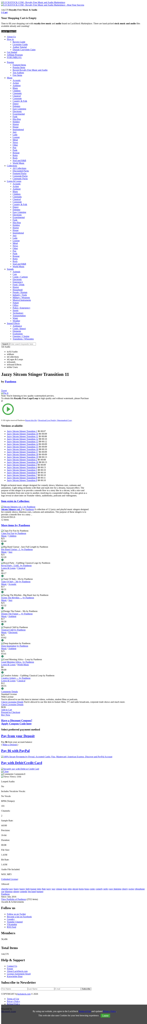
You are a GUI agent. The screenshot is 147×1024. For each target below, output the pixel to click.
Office (15, 305)
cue (2, 891)
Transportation (19, 315)
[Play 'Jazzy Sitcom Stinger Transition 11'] (45, 409)
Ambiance (17, 326)
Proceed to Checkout (10, 712)
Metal (15, 140)
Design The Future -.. (11, 614)
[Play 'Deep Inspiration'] (45, 656)
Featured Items (19, 65)
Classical (17, 96)
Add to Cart (6, 709)
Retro (15, 155)
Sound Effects (13, 323)
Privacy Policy (13, 1001)
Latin (15, 134)
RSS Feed (11, 927)
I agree (105, 1015)
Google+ (11, 919)
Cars (15, 274)
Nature (16, 302)
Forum (10, 968)
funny (16, 889)
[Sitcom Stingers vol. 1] (18, 507)
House (16, 127)
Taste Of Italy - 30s (10, 581)
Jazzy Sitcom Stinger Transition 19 (22, 457)
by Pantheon (20, 533)
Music (9, 78)
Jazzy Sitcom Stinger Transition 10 (22, 434)
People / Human (20, 292)
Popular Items (19, 67)
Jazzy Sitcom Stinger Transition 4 (22, 467)
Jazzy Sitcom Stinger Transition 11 (22, 436)
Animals (16, 271)
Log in (4, 31)
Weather (16, 321)
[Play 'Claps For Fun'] (45, 544)
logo (65, 889)
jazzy (48, 889)
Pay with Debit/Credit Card (21, 763)
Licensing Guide (20, 44)
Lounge (16, 137)
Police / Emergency (21, 308)
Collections (12, 165)
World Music (18, 163)
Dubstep (16, 106)
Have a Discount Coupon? (16, 722)
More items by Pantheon (15, 525)
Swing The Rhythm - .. (11, 597)
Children (17, 90)
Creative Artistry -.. (10, 678)
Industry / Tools (20, 295)
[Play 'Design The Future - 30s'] (45, 624)
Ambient (17, 85)
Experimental (19, 114)
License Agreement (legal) (19, 974)
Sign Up (12, 31)
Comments (6, 691)
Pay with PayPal (15, 751)
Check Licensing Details (12, 702)
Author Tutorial (20, 47)
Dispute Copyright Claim (24, 49)
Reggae (16, 153)
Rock (15, 158)
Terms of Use (13, 999)
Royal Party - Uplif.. (10, 565)
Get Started (12, 52)
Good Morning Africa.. (11, 662)
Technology (18, 313)
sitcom (75, 889)
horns (81, 889)
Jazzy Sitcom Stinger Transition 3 (22, 465)
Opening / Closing (21, 336)
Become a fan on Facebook (19, 916)
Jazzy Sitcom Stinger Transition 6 (22, 472)
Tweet (4, 390)
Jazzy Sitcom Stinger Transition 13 (22, 441)
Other (15, 145)
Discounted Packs (21, 171)
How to (10, 39)
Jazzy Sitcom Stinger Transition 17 (22, 452)
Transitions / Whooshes (23, 339)
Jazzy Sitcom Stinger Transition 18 (22, 454)
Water (15, 318)
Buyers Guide (19, 42)
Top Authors (18, 72)
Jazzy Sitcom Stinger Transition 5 (22, 470)
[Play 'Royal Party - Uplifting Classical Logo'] (45, 576)
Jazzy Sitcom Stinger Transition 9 (22, 480)
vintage (59, 889)
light (28, 889)
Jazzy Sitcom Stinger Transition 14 (22, 444)
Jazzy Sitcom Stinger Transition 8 (22, 478)
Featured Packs (19, 173)
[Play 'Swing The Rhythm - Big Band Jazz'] (45, 608)
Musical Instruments (22, 300)
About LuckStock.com (17, 971)
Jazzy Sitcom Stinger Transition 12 (22, 439)
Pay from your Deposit (18, 736)
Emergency (18, 282)
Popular (10, 62)
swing (131, 889)
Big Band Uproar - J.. (11, 549)
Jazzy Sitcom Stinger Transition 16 (22, 449)
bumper (39, 891)
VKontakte (12, 924)
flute (44, 889)
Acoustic (17, 80)
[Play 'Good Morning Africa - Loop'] (45, 672)
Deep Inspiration (8, 646)
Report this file (31, 420)
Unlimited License (9, 879)
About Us (11, 36)
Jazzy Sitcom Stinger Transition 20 (22, 462)
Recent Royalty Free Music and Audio (30, 70)
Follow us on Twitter (16, 914)
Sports (15, 310)
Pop (14, 147)
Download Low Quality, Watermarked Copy (55, 420)
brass (86, 889)
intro (39, 889)
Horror (16, 124)
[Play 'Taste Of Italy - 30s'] (45, 592)
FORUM (11, 57)
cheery (125, 889)
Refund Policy (13, 1004)
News (15, 142)
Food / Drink (18, 284)
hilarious (9, 891)
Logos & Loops (14, 181)
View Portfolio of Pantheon (13, 899)
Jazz (15, 132)
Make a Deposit (9, 744)
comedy (99, 889)
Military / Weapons (21, 297)
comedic (23, 891)
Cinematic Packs (20, 178)
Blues (15, 88)
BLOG (18, 57)
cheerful (4, 889)
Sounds (10, 269)
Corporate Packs (20, 176)
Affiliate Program (15, 55)
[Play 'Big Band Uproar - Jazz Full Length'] (45, 560)
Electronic (17, 111)
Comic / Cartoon (20, 277)
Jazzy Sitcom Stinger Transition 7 (22, 475)
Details (14, 691)
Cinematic (17, 93)
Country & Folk (20, 101)
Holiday (16, 121)
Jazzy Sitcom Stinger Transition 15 (22, 447)
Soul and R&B (19, 160)
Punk (15, 150)
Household (18, 290)
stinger (16, 891)
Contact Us (12, 966)
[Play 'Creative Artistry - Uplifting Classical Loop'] (45, 688)
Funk (15, 116)
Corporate (17, 98)
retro (70, 889)
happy (22, 889)
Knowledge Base (15, 976)
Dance (16, 103)
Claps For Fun (7, 533)
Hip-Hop (17, 119)
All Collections (19, 168)
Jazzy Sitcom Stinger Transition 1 (22, 431)
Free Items (17, 75)
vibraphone (140, 889)
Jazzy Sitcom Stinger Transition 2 (22, 459)
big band (32, 891)
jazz (53, 889)
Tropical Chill (7, 630)
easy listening (115, 889)
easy (11, 889)
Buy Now (5, 715)
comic (92, 889)
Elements (17, 331)
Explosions (18, 333)
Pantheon (10, 381)
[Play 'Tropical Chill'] (45, 640)
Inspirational (18, 129)
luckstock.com (24, 994)
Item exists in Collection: (15, 501)
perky (106, 889)
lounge (33, 889)
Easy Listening (19, 109)
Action (16, 83)
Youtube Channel (15, 922)
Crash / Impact (19, 328)
